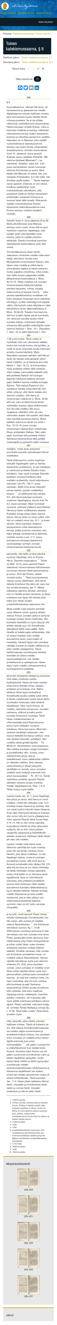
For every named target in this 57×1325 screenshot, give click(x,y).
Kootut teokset (8, 13)
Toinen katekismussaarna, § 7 (36, 57)
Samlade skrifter (26, 13)
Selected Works (44, 13)
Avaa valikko (45, 22)
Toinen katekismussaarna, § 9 (37, 62)
